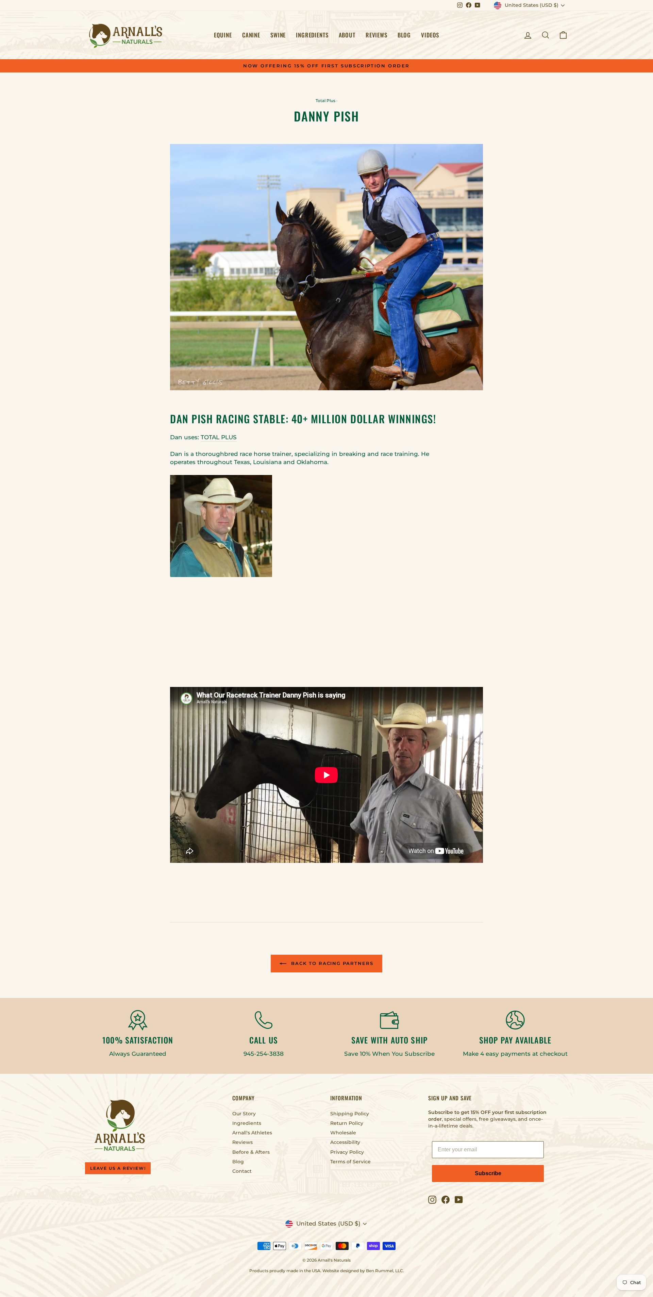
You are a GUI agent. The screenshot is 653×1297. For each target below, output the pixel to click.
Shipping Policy (349, 1114)
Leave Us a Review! (118, 1168)
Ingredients (312, 35)
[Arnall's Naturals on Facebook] (445, 1200)
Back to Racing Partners (331, 963)
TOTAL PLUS (219, 437)
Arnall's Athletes (252, 1133)
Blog (404, 35)
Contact (242, 1171)
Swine (278, 35)
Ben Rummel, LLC (384, 1270)
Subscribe (488, 1173)
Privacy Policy (347, 1152)
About (347, 35)
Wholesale (343, 1133)
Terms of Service (350, 1162)
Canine (251, 35)
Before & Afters (251, 1152)
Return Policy (346, 1123)
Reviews (376, 35)
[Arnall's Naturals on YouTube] (459, 1200)
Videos (430, 35)
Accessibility (345, 1142)
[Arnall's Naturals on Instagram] (432, 1200)
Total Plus (325, 100)
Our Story (244, 1114)
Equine (223, 35)
